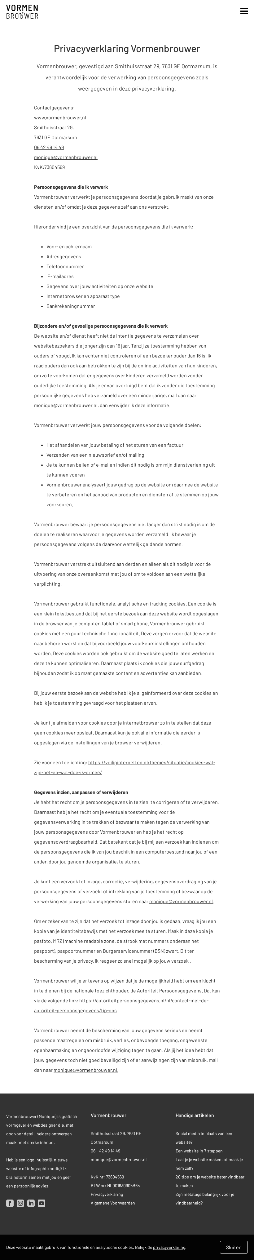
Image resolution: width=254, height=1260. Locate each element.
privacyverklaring (169, 1247)
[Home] (22, 12)
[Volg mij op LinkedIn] (31, 1203)
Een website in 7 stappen (199, 1150)
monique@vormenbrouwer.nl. (86, 1070)
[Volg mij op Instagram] (20, 1203)
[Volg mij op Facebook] (10, 1203)
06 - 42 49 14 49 (106, 1150)
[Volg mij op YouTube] (41, 1203)
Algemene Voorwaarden (113, 1202)
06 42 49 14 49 (49, 147)
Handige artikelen (195, 1115)
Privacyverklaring (107, 1194)
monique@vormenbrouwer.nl (66, 157)
